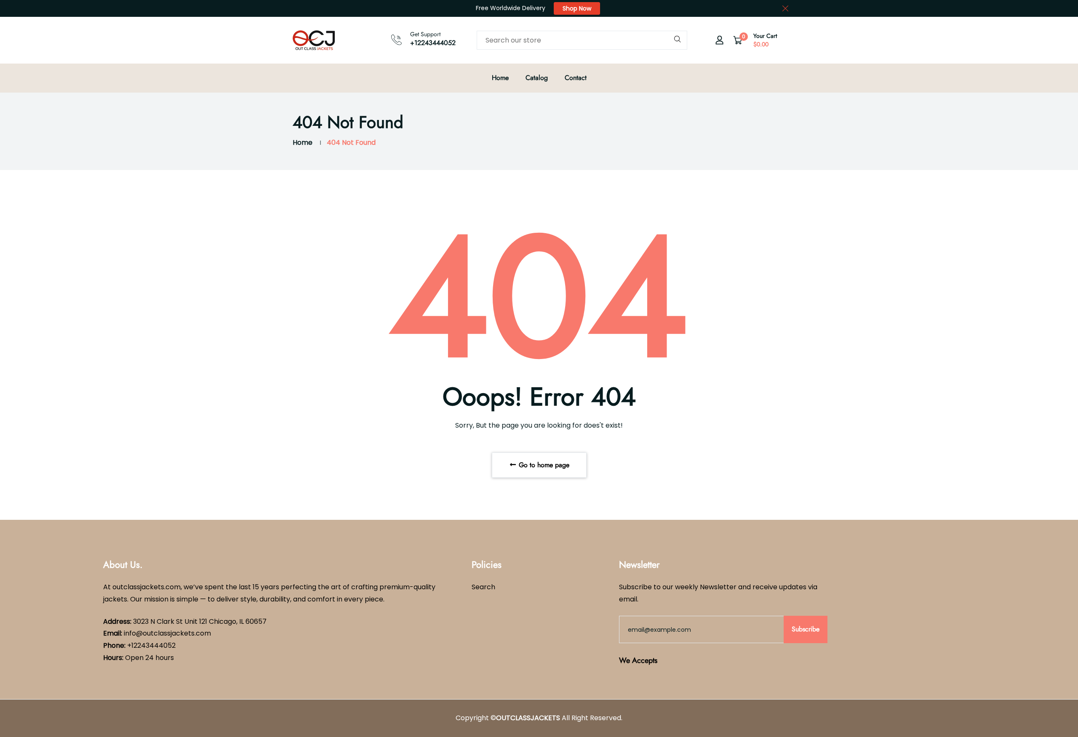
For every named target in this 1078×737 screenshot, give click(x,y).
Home (500, 77)
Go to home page (543, 465)
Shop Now (577, 8)
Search (483, 587)
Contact (576, 77)
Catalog (537, 77)
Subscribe (805, 629)
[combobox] (582, 40)
